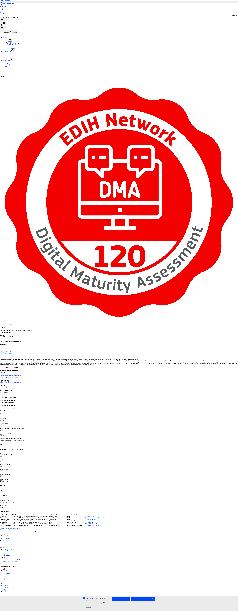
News (6, 52)
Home (3, 34)
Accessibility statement (7, 549)
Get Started (5, 40)
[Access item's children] (10, 40)
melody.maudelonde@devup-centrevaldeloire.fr (11, 375)
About (3, 36)
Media (6, 63)
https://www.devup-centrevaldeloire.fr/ (9, 387)
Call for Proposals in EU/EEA (11, 44)
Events (6, 54)
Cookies (4, 590)
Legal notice (5, 592)
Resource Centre (6, 60)
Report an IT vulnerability (8, 587)
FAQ (3, 67)
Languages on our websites (8, 589)
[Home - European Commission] (7, 3)
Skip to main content (5, 0)
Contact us (5, 585)
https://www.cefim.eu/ (88, 522)
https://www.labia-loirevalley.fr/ (90, 523)
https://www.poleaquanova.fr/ (90, 519)
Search (4, 13)
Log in (4, 6)
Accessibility (5, 594)
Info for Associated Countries (12, 43)
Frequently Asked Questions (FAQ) (10, 554)
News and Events (6, 51)
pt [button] (3, 10)
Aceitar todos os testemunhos (121, 599)
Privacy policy (5, 591)
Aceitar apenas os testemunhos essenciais (143, 599)
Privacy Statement (6, 555)
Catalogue (4, 37)
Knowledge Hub (8, 62)
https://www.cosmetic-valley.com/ (91, 517)
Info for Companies (9, 42)
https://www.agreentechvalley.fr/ (90, 516)
